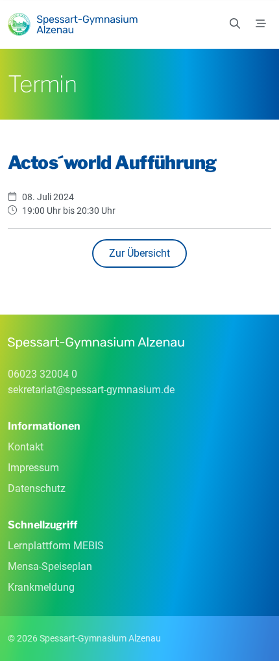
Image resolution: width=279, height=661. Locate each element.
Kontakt (25, 447)
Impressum (33, 467)
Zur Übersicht (139, 253)
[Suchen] (235, 24)
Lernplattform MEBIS (56, 545)
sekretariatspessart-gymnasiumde (91, 389)
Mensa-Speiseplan (50, 566)
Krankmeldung (41, 587)
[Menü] (261, 24)
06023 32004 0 (42, 374)
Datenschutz (37, 488)
